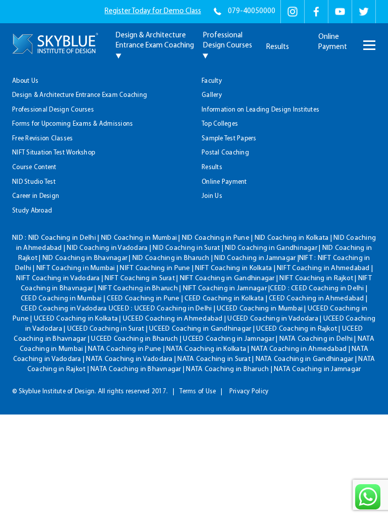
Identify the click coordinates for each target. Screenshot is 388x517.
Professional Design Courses (53, 110)
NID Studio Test (34, 182)
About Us (25, 81)
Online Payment (332, 42)
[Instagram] (292, 11)
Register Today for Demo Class (153, 11)
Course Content (34, 167)
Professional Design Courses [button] (227, 40)
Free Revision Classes (42, 138)
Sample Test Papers (229, 138)
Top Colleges (220, 124)
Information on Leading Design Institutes (260, 110)
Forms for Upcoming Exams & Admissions (72, 124)
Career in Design (35, 196)
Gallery (212, 95)
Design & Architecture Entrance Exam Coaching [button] (155, 40)
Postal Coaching (225, 152)
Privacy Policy (249, 391)
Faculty (212, 81)
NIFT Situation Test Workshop (53, 152)
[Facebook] (316, 11)
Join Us (212, 196)
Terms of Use (197, 391)
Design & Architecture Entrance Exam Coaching (79, 95)
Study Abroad (32, 211)
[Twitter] (363, 11)
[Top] (363, 64)
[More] (368, 38)
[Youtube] (340, 11)
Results (277, 47)
